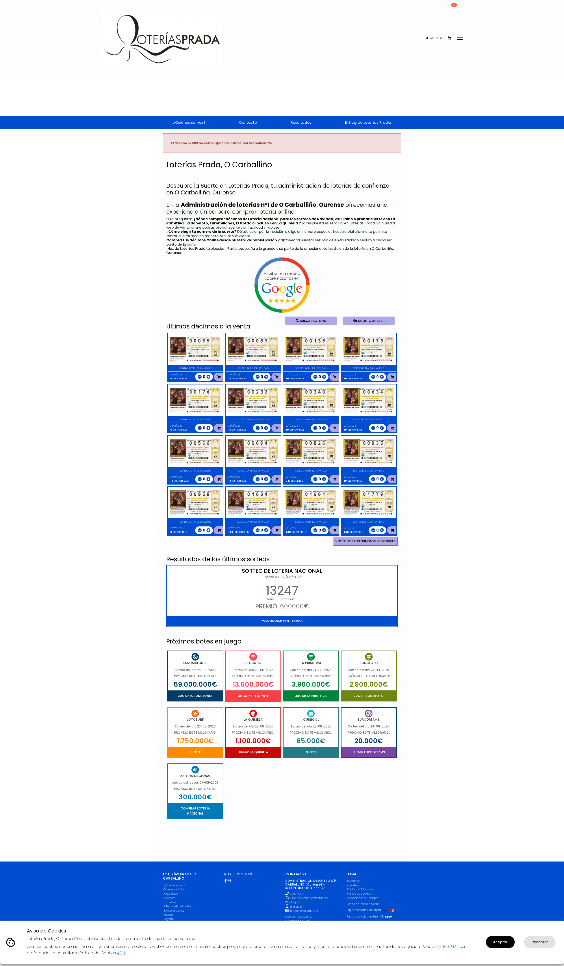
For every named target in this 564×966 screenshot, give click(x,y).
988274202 (297, 894)
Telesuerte (353, 881)
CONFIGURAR (447, 946)
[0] (451, 38)
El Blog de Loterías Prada (178, 906)
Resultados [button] (301, 122)
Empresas (169, 902)
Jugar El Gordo (253, 696)
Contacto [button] (248, 122)
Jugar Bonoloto (369, 696)
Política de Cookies (359, 893)
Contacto (169, 898)
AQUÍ (121, 953)
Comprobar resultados (282, 621)
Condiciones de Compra (362, 898)
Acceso (436, 38)
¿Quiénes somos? (174, 885)
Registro (168, 919)
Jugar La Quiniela (253, 752)
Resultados (170, 893)
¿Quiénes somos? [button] (189, 122)
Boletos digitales (173, 910)
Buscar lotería (312, 321)
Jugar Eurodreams (368, 752)
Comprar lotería (173, 889)
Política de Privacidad (361, 889)
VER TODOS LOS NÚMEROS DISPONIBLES (365, 541)
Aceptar (500, 942)
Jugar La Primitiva (311, 696)
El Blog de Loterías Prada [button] (368, 122)
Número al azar (370, 321)
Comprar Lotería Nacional (195, 810)
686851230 (296, 906)
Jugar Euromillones (195, 696)
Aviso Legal (354, 885)
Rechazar (540, 942)
